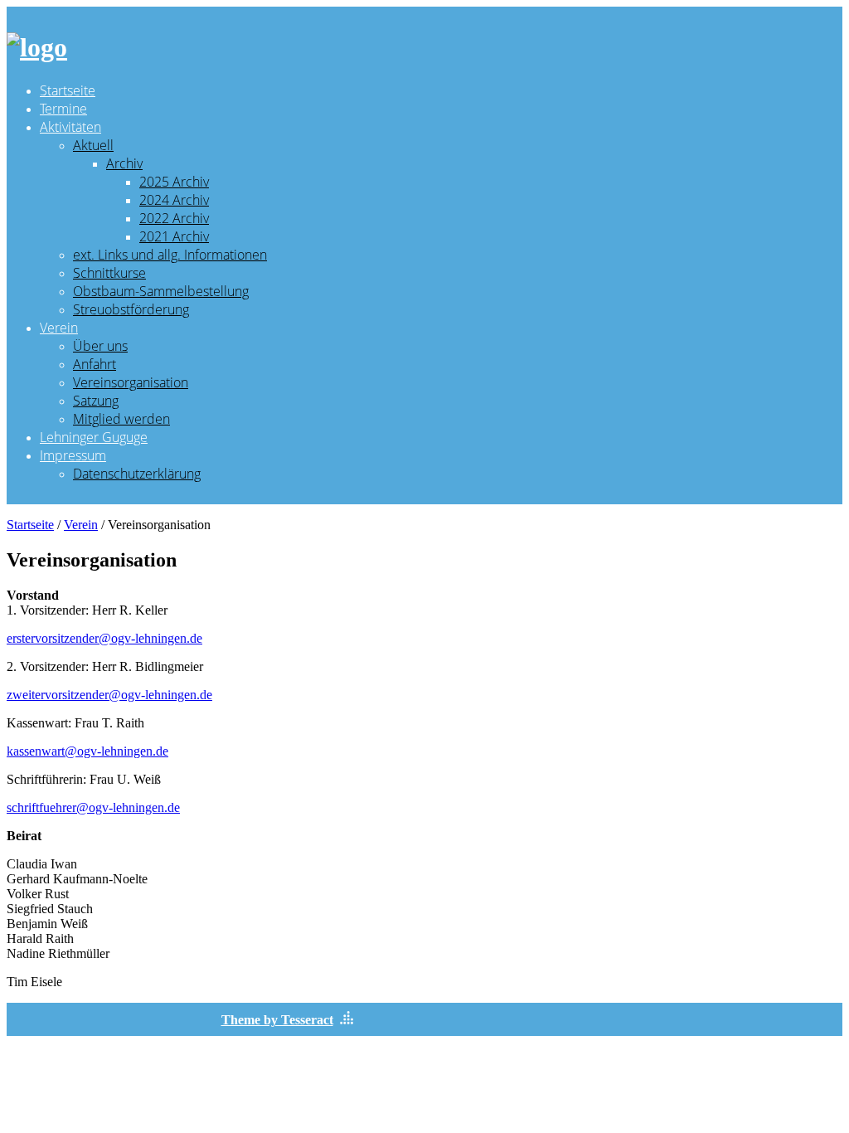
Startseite (67, 90)
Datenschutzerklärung (137, 473)
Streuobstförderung (131, 309)
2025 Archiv (174, 182)
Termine (63, 109)
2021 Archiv (174, 236)
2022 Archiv (174, 218)
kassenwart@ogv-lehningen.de (87, 751)
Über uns (100, 346)
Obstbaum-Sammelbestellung (161, 291)
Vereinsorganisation (130, 382)
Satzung (96, 400)
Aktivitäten (70, 127)
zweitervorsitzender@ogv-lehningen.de (109, 695)
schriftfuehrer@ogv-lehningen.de (93, 807)
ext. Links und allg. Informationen (170, 255)
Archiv (124, 163)
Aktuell (93, 145)
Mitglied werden (121, 419)
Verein (59, 328)
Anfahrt (94, 364)
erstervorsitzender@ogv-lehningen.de (104, 638)
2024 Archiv (174, 200)
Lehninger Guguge (94, 437)
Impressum (73, 455)
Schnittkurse (109, 273)
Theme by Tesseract (277, 1020)
